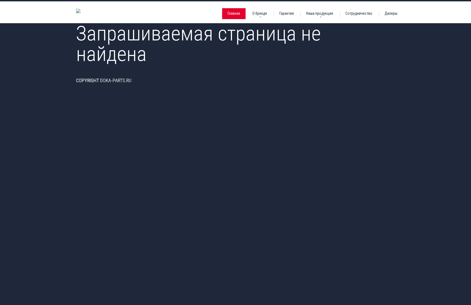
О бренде (259, 13)
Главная (234, 13)
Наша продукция (319, 13)
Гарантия (286, 13)
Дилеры (391, 13)
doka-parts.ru (115, 80)
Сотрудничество (358, 13)
